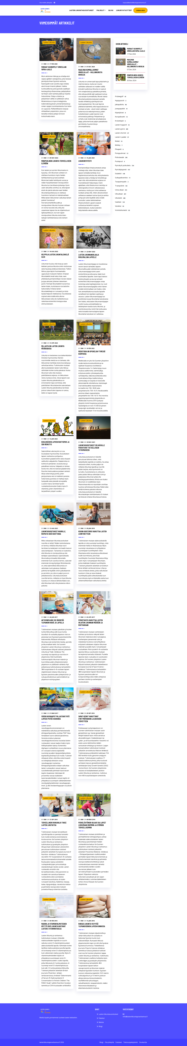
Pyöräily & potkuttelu (124, 165)
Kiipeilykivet (120, 113)
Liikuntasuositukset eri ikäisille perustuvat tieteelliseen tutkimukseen (91, 447)
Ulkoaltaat (120, 194)
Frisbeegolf (120, 96)
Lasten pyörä (121, 129)
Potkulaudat (121, 157)
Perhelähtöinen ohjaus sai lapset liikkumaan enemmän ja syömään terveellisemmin (92, 825)
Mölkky (118, 145)
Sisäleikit (120, 173)
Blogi (110, 10)
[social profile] (54, 2)
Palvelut (102, 1018)
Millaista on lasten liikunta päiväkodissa (52, 347)
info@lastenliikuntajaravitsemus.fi (135, 1017)
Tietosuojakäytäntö (130, 1042)
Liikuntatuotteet (124, 10)
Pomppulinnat (121, 153)
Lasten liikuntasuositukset (108, 1014)
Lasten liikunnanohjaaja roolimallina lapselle (88, 255)
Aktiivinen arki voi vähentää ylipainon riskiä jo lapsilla (52, 621)
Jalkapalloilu (121, 104)
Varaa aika (140, 10)
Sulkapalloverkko (122, 178)
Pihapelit (119, 149)
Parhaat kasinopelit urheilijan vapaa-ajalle (53, 68)
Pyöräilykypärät (122, 169)
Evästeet (119, 1042)
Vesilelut (119, 206)
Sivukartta (143, 1042)
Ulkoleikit (120, 198)
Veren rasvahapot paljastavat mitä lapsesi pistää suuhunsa (55, 717)
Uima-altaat (121, 190)
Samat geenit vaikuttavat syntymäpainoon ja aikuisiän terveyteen (89, 718)
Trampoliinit (121, 186)
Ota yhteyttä (109, 1042)
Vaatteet (120, 202)
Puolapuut (120, 161)
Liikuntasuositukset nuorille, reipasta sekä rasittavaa (53, 532)
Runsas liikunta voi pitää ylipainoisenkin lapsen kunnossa (91, 925)
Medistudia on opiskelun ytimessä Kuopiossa (91, 352)
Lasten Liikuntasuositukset (81, 10)
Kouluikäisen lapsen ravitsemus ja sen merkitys (55, 443)
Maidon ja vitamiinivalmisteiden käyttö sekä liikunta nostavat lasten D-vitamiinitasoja (54, 926)
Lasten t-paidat (122, 137)
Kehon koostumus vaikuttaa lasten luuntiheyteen (92, 532)
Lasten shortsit (122, 133)
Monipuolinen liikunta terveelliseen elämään (56, 162)
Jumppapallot (121, 109)
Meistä (101, 1022)
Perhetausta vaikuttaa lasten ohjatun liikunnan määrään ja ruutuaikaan (90, 622)
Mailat (118, 141)
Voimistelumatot (122, 210)
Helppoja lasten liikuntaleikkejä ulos (55, 255)
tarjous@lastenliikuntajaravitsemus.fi (134, 3)
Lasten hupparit (122, 125)
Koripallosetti (121, 117)
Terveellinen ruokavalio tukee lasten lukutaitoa (53, 823)
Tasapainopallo (121, 182)
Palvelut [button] (100, 10)
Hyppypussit (120, 100)
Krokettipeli (120, 121)
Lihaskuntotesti (85, 161)
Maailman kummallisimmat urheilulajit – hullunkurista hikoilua (90, 72)
